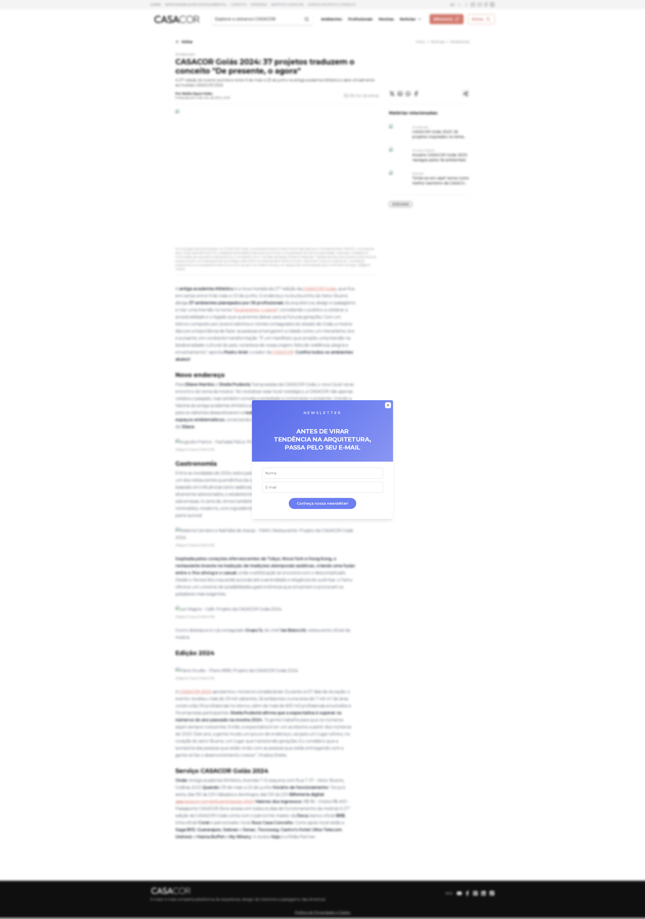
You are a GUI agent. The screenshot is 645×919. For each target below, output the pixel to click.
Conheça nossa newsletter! (322, 503)
